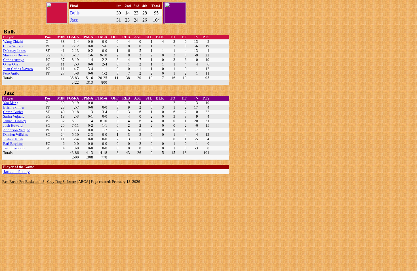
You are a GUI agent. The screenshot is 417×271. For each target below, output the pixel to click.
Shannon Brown (15, 55)
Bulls (74, 12)
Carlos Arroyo (13, 60)
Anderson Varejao (16, 130)
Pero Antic (11, 73)
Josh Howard (13, 125)
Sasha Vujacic (13, 116)
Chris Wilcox (13, 46)
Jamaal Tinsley (14, 121)
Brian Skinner (13, 107)
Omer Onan (11, 64)
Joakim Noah (13, 139)
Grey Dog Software (61, 181)
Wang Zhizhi (13, 41)
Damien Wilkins (15, 134)
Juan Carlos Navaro (18, 69)
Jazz (74, 20)
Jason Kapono (14, 148)
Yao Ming (10, 103)
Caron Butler (13, 112)
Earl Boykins (13, 143)
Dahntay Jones (14, 50)
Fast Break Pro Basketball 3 (23, 181)
